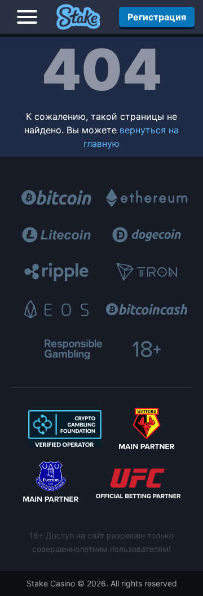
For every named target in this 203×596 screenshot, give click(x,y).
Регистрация (156, 17)
